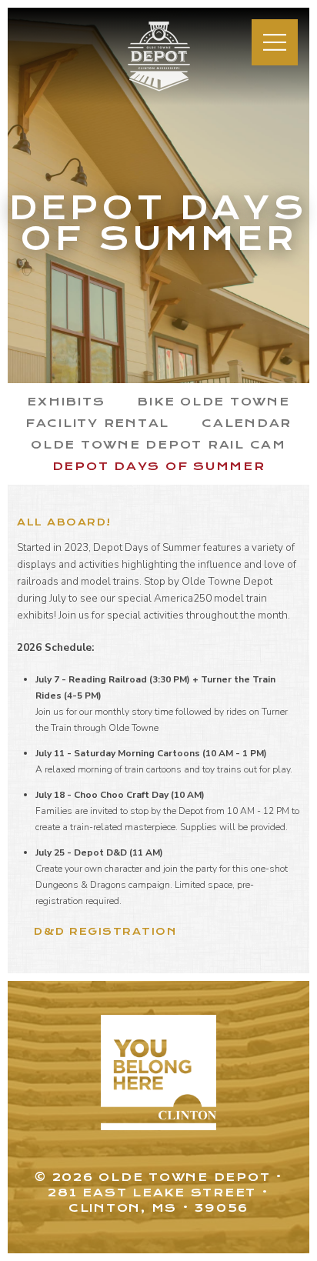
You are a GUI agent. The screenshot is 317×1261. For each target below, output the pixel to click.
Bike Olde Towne (213, 402)
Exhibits (66, 402)
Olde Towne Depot (150, 90)
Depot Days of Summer (158, 466)
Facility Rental (97, 423)
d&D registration (105, 931)
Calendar (247, 423)
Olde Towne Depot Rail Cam (158, 445)
